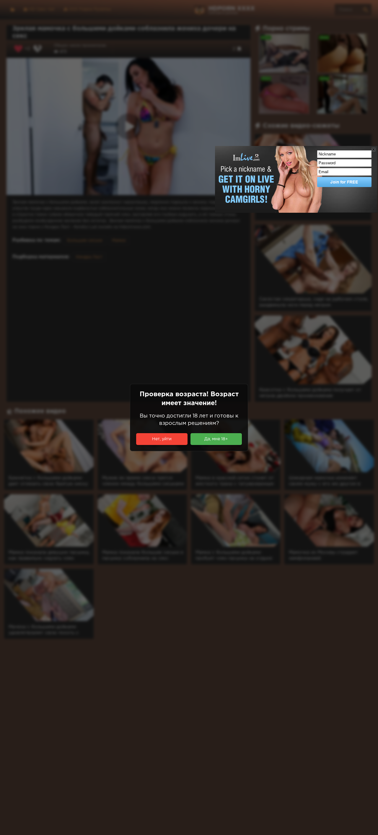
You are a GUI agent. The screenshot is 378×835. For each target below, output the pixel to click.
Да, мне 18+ (216, 439)
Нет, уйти (162, 439)
